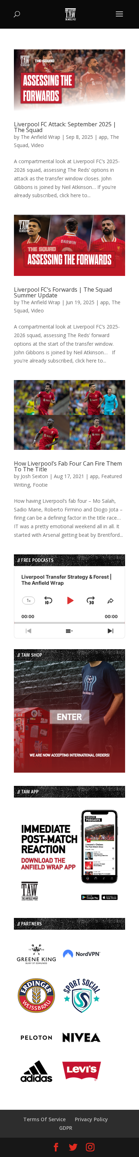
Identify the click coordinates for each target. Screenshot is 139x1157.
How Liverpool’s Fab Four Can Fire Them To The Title (68, 466)
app (103, 136)
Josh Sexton (34, 476)
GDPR (65, 1127)
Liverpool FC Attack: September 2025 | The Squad (65, 127)
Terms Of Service (44, 1119)
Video (37, 145)
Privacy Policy (91, 1119)
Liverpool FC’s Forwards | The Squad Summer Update (63, 292)
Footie (40, 484)
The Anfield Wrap (40, 136)
